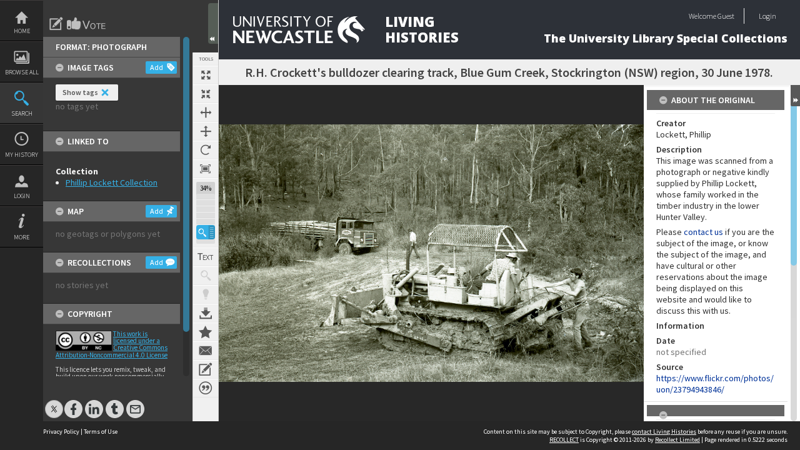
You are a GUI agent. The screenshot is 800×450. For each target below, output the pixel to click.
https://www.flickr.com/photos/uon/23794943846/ (715, 383)
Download (205, 313)
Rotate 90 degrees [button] (205, 150)
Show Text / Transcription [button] (205, 257)
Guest (726, 16)
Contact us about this (205, 350)
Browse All (22, 72)
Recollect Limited (677, 440)
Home (22, 31)
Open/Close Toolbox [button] (213, 23)
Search (21, 113)
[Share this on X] (54, 403)
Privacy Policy (61, 432)
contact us (703, 232)
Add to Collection (205, 331)
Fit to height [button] (205, 131)
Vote (87, 24)
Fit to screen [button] (205, 93)
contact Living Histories (664, 432)
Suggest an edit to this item (56, 24)
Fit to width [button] (205, 112)
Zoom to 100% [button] (205, 168)
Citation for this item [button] (205, 388)
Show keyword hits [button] (205, 275)
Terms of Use (101, 432)
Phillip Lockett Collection (112, 182)
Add (156, 67)
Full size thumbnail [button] (205, 75)
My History (21, 155)
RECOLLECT (564, 440)
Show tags (80, 92)
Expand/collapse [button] (795, 95)
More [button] (21, 237)
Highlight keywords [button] (205, 294)
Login (22, 196)
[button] (205, 232)
